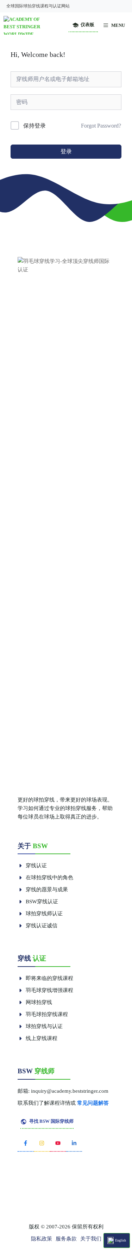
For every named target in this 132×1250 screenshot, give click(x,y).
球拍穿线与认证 (44, 1026)
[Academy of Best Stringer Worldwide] (27, 25)
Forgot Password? (101, 126)
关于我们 (90, 1239)
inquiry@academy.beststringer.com (69, 1091)
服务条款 (66, 1239)
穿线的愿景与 (41, 889)
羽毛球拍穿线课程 (47, 1014)
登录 (66, 151)
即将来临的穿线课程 (49, 978)
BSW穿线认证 (42, 901)
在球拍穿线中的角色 (49, 877)
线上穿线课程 (41, 1038)
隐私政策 (41, 1239)
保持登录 (34, 126)
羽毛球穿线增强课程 (49, 990)
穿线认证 (36, 865)
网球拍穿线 (39, 1002)
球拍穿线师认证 (44, 913)
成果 (62, 889)
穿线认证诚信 (41, 925)
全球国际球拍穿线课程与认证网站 (38, 6)
